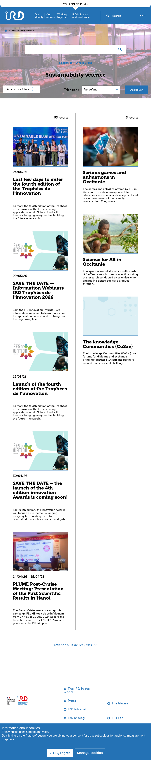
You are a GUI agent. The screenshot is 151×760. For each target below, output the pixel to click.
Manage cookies (90, 753)
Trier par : (71, 89)
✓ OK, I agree (60, 753)
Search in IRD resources (75, 62)
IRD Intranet (77, 709)
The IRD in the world (77, 690)
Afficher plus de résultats (73, 645)
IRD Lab (117, 718)
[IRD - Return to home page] (15, 16)
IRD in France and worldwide (81, 15)
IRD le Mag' (76, 718)
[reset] (111, 49)
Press (72, 700)
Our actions (50, 15)
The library (119, 703)
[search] (123, 15)
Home (5, 31)
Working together (62, 15)
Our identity (39, 15)
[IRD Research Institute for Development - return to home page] (17, 700)
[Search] (121, 49)
